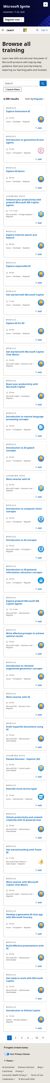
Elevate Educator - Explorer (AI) (23, 759)
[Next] (42, 1037)
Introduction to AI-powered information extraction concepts (24, 571)
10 (36, 1037)
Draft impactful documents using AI (24, 728)
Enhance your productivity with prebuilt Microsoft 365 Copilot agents (23, 202)
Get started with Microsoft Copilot (25, 294)
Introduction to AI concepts (21, 540)
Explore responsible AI (18, 266)
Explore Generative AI (18, 111)
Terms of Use (37, 1075)
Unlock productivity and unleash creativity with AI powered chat (24, 818)
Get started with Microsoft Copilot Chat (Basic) (25, 353)
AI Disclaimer (8, 1067)
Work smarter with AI (18, 479)
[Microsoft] (25, 30)
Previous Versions (26, 1067)
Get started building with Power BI (24, 851)
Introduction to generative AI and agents (25, 141)
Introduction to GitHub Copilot (23, 1010)
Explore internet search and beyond (21, 236)
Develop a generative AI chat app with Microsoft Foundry (24, 916)
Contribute (7, 1071)
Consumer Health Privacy (14, 1075)
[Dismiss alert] (45, 4)
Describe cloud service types (21, 788)
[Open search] (37, 30)
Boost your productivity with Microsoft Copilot (22, 385)
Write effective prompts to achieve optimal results (25, 634)
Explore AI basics (15, 171)
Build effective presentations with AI (25, 947)
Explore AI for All (15, 323)
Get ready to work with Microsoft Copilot (24, 979)
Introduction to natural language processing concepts (24, 418)
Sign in (44, 30)
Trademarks (7, 1079)
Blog (40, 1067)
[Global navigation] (3, 30)
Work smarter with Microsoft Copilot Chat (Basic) (22, 883)
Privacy (19, 1071)
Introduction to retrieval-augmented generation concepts (24, 667)
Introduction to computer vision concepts (24, 510)
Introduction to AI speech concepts (20, 449)
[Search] (43, 83)
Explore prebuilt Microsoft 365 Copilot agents (22, 602)
